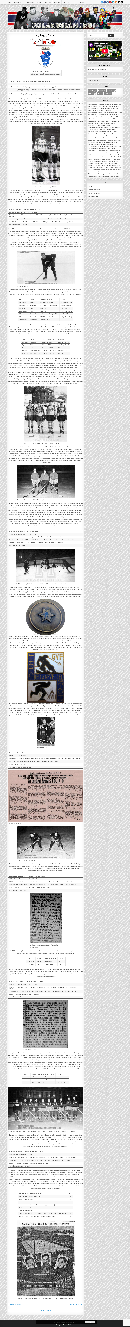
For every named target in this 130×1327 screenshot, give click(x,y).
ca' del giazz (111, 91)
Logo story (66, 2)
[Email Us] (113, 2)
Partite (75, 2)
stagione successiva (75, 1304)
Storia (82, 2)
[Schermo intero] (120, 59)
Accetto (90, 1322)
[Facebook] (104, 2)
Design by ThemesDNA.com (65, 1325)
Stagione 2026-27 (19, 2)
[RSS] (116, 2)
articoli (101, 91)
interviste (92, 94)
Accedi (90, 186)
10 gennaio (92, 91)
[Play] (90, 59)
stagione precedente (16, 1304)
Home (9, 2)
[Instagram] (107, 2)
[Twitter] (102, 2)
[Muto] (116, 59)
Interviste (57, 2)
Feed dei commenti (94, 193)
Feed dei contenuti (94, 189)
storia (108, 94)
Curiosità (39, 2)
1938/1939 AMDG (46, 35)
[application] (105, 51)
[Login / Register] (119, 2)
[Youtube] (110, 2)
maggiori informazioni (77, 1322)
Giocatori (48, 2)
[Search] (122, 2)
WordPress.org (93, 196)
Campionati (30, 2)
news (100, 94)
